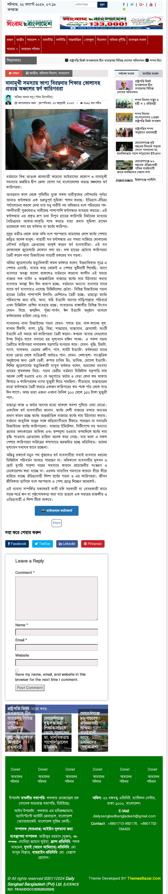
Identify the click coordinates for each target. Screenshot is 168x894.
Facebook (18, 544)
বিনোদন (101, 40)
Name (21, 625)
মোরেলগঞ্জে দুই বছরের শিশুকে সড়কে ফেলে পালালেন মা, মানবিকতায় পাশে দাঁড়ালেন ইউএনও (56, 733)
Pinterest (94, 544)
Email (21, 640)
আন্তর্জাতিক (74, 40)
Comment (25, 572)
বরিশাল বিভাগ (48, 73)
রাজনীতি (48, 40)
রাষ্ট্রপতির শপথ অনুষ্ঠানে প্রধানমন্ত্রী (19, 742)
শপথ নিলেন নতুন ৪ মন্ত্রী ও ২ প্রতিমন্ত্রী (147, 101)
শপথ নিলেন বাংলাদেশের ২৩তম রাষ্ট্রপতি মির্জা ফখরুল (148, 117)
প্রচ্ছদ (10, 40)
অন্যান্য (11, 49)
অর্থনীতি (60, 40)
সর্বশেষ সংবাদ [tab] (126, 74)
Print (57, 523)
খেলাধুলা (89, 40)
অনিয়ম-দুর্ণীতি (117, 40)
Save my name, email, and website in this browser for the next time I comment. (50, 677)
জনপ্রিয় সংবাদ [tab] (151, 74)
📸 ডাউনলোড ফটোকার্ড (56, 511)
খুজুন (102, 4)
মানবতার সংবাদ (137, 40)
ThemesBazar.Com (144, 878)
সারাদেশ (32, 40)
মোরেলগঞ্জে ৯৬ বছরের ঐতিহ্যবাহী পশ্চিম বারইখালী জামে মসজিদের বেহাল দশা (90, 730)
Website (22, 655)
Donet (15, 769)
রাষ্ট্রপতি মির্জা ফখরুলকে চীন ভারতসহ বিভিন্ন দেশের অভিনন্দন (99, 60)
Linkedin (68, 544)
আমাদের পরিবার (30, 49)
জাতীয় (20, 40)
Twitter (44, 544)
